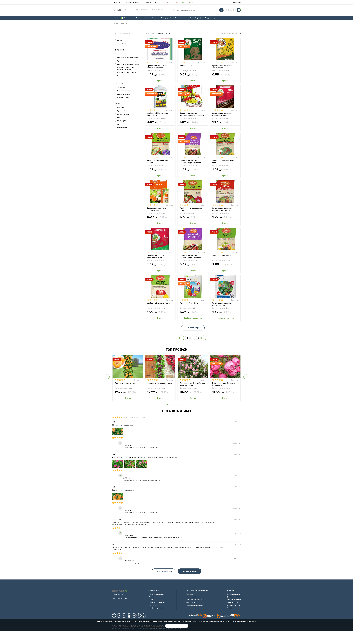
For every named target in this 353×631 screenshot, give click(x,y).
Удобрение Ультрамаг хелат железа (158, 162)
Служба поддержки (156, 602)
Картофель (199, 18)
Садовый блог (236, 2)
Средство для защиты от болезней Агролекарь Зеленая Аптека (192, 114)
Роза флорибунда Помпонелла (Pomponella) (224, 384)
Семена (139, 18)
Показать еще (193, 328)
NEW (132, 18)
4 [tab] (175, 404)
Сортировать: (149, 33)
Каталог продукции (156, 594)
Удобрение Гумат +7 (187, 66)
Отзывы (229, 608)
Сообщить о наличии (193, 318)
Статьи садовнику (192, 597)
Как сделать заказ (233, 594)
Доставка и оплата (132, 2)
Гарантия (147, 2)
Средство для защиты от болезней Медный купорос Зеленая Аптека (190, 162)
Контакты (158, 2)
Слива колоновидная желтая (126, 383)
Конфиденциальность (157, 608)
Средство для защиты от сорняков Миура (222, 304)
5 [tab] (178, 404)
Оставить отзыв (172, 2)
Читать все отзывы (163, 571)
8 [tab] (186, 404)
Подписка (189, 594)
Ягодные (155, 18)
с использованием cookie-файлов (244, 621)
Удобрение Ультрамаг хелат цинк (223, 162)
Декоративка (180, 18)
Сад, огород (210, 18)
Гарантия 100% (232, 602)
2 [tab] (170, 404)
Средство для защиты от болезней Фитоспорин (157, 67)
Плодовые (147, 18)
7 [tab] (183, 404)
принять (176, 626)
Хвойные (190, 18)
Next (245, 376)
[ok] (139, 615)
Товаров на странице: (229, 33)
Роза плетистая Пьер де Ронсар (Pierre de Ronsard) (192, 384)
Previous (107, 376)
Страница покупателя (194, 600)
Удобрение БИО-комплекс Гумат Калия (157, 114)
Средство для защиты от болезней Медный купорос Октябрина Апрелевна (190, 256)
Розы (172, 18)
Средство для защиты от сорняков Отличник (222, 67)
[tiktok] (143, 615)
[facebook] (119, 615)
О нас (151, 600)
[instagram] (124, 615)
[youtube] (129, 615)
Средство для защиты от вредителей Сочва (157, 256)
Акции (126, 18)
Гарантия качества (234, 600)
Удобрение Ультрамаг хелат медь (191, 209)
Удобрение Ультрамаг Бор (222, 256)
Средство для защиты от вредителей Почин (222, 114)
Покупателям (117, 2)
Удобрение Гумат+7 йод (189, 303)
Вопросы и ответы (233, 605)
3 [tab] (172, 404)
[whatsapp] (114, 615)
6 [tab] (180, 404)
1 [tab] (167, 404)
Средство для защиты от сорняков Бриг (157, 209)
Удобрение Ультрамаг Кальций (159, 303)
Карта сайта (190, 602)
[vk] (134, 615)
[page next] (203, 338)
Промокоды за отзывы (194, 605)
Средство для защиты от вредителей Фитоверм (222, 209)
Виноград (164, 18)
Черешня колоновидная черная (159, 383)
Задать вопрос (187, 2)
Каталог (116, 18)
